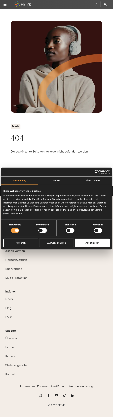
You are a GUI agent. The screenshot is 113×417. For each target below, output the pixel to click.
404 (17, 139)
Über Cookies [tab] (93, 180)
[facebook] (48, 395)
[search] (96, 4)
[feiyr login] (104, 4)
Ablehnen (21, 243)
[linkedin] (73, 395)
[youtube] (56, 395)
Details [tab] (56, 180)
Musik (15, 126)
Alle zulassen (92, 243)
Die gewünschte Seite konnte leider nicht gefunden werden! (50, 152)
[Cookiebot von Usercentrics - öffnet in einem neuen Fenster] (97, 172)
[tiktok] (65, 395)
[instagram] (40, 395)
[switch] (42, 230)
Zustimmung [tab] (19, 180)
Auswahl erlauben (56, 243)
